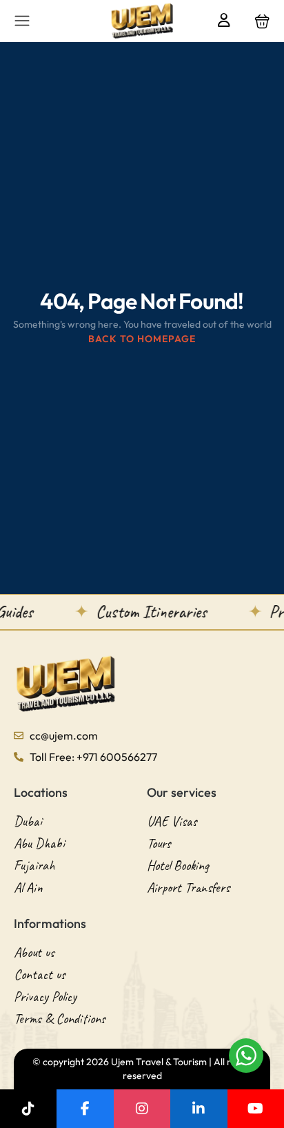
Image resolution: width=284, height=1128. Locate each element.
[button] (262, 21)
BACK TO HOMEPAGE (142, 339)
